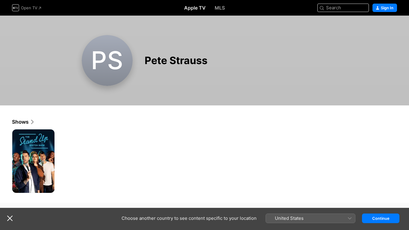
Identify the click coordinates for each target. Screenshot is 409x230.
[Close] (10, 218)
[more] (48, 186)
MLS (220, 8)
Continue (381, 218)
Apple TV (195, 8)
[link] (23, 122)
